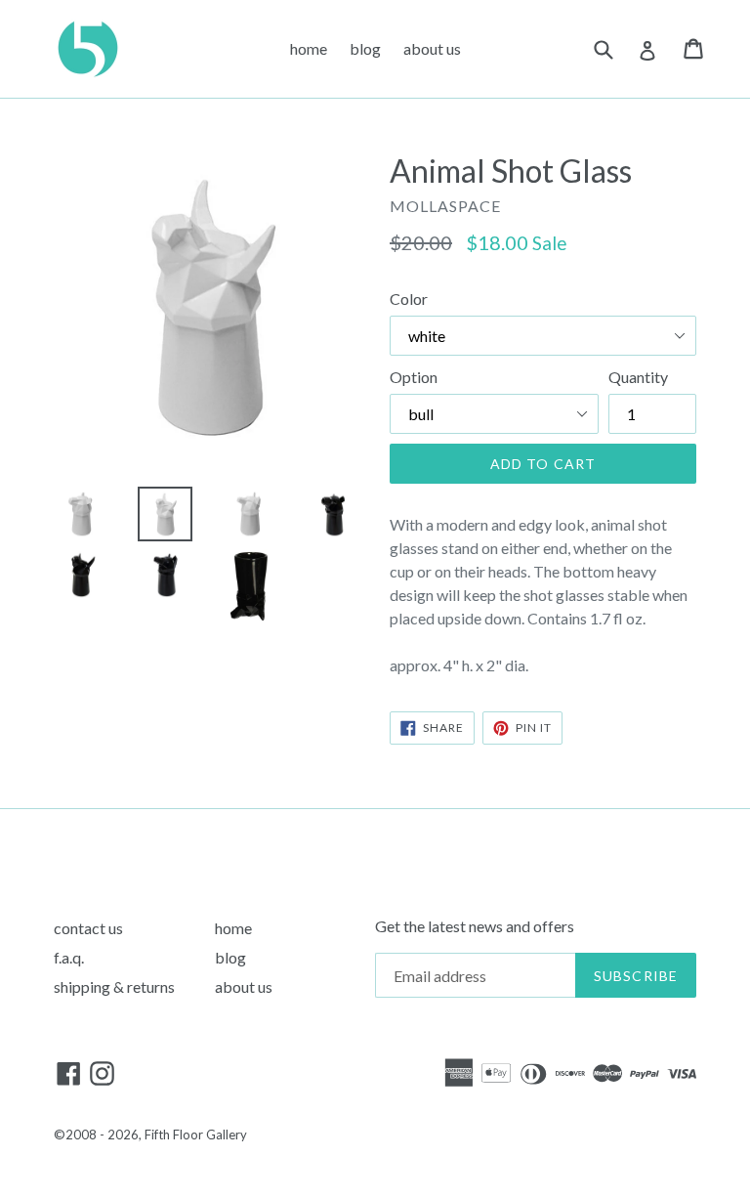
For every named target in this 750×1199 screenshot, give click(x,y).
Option (414, 376)
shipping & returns (114, 986)
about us (432, 48)
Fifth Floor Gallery (196, 1134)
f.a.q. (69, 957)
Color (409, 298)
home (308, 48)
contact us (88, 928)
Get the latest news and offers (474, 926)
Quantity (638, 376)
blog (365, 48)
